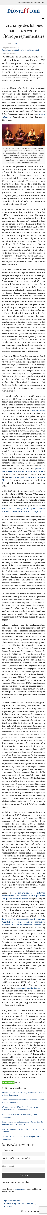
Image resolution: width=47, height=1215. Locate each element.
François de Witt (12, 75)
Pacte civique (23, 75)
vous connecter (19, 1189)
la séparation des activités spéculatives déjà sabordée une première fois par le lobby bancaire (23, 896)
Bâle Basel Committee (36, 75)
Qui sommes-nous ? (13, 1200)
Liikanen (16, 72)
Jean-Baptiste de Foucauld (23, 80)
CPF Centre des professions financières (14, 78)
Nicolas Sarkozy (36, 63)
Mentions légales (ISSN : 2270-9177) (20, 1203)
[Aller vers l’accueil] (23, 10)
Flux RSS (8, 1206)
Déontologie (6, 50)
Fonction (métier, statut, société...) (16, 1158)
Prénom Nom (7, 1150)
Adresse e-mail (8, 1166)
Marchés (25, 50)
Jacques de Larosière (31, 69)
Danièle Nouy (24, 72)
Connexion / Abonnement (30, 2)
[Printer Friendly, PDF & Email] (8, 1082)
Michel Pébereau (16, 69)
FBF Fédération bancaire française (17, 66)
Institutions (17, 50)
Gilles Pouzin (18, 44)
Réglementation (34, 50)
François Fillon (7, 72)
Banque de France (19, 63)
